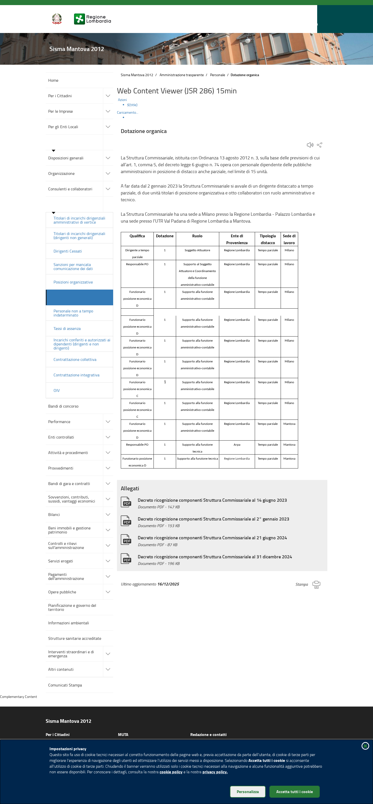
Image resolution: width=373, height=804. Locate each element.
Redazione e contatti (208, 734)
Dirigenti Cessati (68, 251)
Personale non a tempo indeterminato (73, 313)
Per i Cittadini (58, 734)
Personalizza (248, 791)
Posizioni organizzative (73, 282)
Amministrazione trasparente (182, 74)
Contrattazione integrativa (76, 375)
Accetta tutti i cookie (294, 791)
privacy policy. (215, 772)
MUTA (123, 734)
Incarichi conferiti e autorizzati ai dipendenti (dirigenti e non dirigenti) (82, 344)
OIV (57, 390)
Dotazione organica (71, 297)
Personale (217, 74)
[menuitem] (227, 104)
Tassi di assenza (67, 328)
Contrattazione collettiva (75, 359)
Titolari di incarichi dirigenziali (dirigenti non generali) (79, 235)
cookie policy (171, 772)
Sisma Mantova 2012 (137, 74)
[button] (313, 19)
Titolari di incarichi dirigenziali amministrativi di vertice (79, 220)
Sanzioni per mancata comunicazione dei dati (73, 266)
